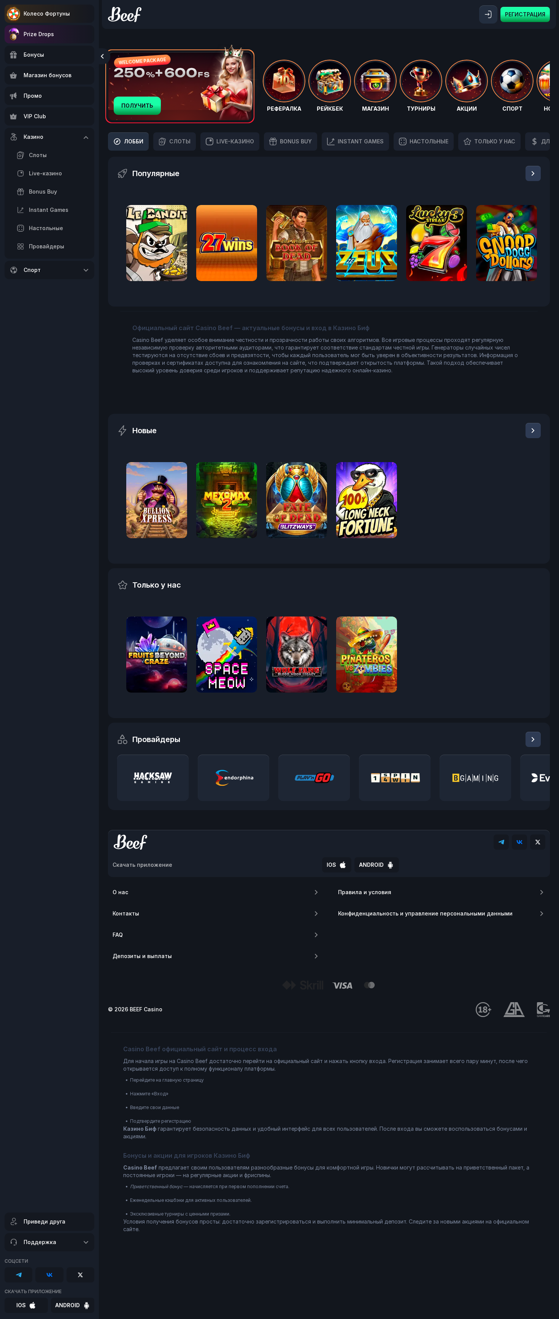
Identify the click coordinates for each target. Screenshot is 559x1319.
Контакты (126, 913)
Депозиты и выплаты (142, 956)
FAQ (118, 934)
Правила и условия (364, 892)
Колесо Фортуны (47, 13)
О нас (120, 892)
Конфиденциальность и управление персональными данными (425, 913)
